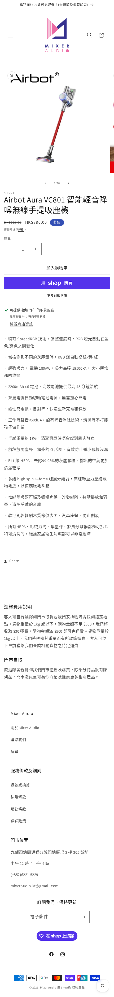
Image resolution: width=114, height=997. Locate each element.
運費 (21, 229)
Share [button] (14, 560)
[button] (10, 35)
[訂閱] (83, 917)
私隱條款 (18, 797)
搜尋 (14, 751)
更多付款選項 (57, 296)
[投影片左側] (45, 183)
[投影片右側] (68, 183)
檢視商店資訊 (21, 324)
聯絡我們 (18, 739)
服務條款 (18, 809)
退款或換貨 (20, 785)
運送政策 (18, 821)
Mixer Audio (48, 987)
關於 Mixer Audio (25, 727)
